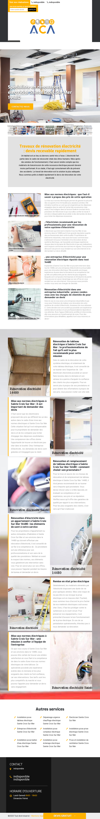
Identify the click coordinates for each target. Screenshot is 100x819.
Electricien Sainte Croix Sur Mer (79, 719)
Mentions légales (38, 816)
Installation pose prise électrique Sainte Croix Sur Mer (78, 731)
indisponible (39, 2)
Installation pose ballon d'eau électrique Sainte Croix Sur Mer (27, 743)
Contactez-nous (21, 107)
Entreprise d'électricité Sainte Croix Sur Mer (26, 730)
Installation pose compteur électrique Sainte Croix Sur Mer (51, 731)
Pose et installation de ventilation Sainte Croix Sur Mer (79, 743)
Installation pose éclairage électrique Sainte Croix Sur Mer (51, 743)
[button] (49, 120)
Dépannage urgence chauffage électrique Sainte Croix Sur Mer (52, 720)
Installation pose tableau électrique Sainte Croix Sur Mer (26, 720)
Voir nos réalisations (19, 2)
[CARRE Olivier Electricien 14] (42, 25)
